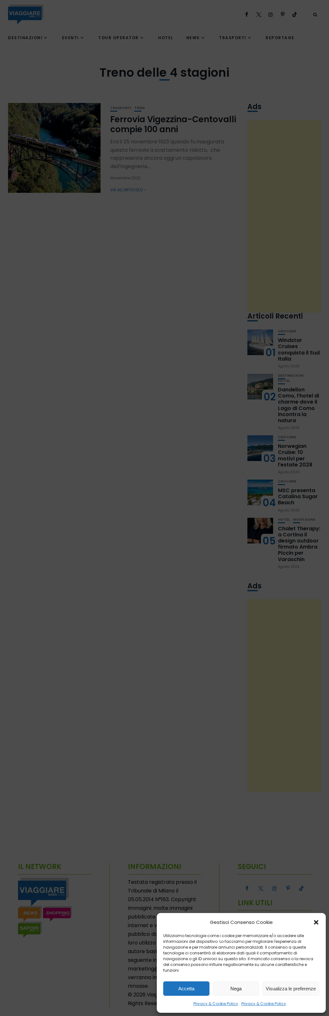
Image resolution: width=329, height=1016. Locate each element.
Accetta (186, 988)
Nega (236, 988)
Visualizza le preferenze (291, 988)
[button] (316, 922)
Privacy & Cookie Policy (215, 1003)
